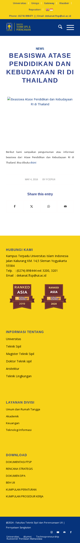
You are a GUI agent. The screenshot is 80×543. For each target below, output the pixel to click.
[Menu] (68, 27)
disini (33, 162)
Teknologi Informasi (19, 430)
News (40, 48)
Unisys (35, 3)
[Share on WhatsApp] (48, 206)
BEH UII (10, 482)
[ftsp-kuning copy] (33, 27)
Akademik (12, 416)
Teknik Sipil (13, 346)
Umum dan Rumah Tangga (23, 409)
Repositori (35, 9)
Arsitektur (12, 369)
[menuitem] (20, 3)
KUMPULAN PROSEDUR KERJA (24, 496)
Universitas (19, 3)
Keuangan (12, 423)
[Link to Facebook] (71, 532)
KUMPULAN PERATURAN (21, 489)
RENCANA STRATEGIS (19, 469)
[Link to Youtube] (58, 532)
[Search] (58, 27)
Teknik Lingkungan (19, 376)
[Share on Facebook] (14, 206)
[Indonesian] (52, 9)
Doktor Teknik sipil (19, 361)
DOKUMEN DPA (15, 476)
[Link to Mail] (64, 532)
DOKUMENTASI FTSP (19, 462)
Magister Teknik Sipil (20, 354)
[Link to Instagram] (51, 532)
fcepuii (50, 179)
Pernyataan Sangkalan (18, 527)
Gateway (49, 3)
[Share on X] (31, 206)
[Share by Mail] (65, 206)
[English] (48, 9)
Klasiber (64, 3)
